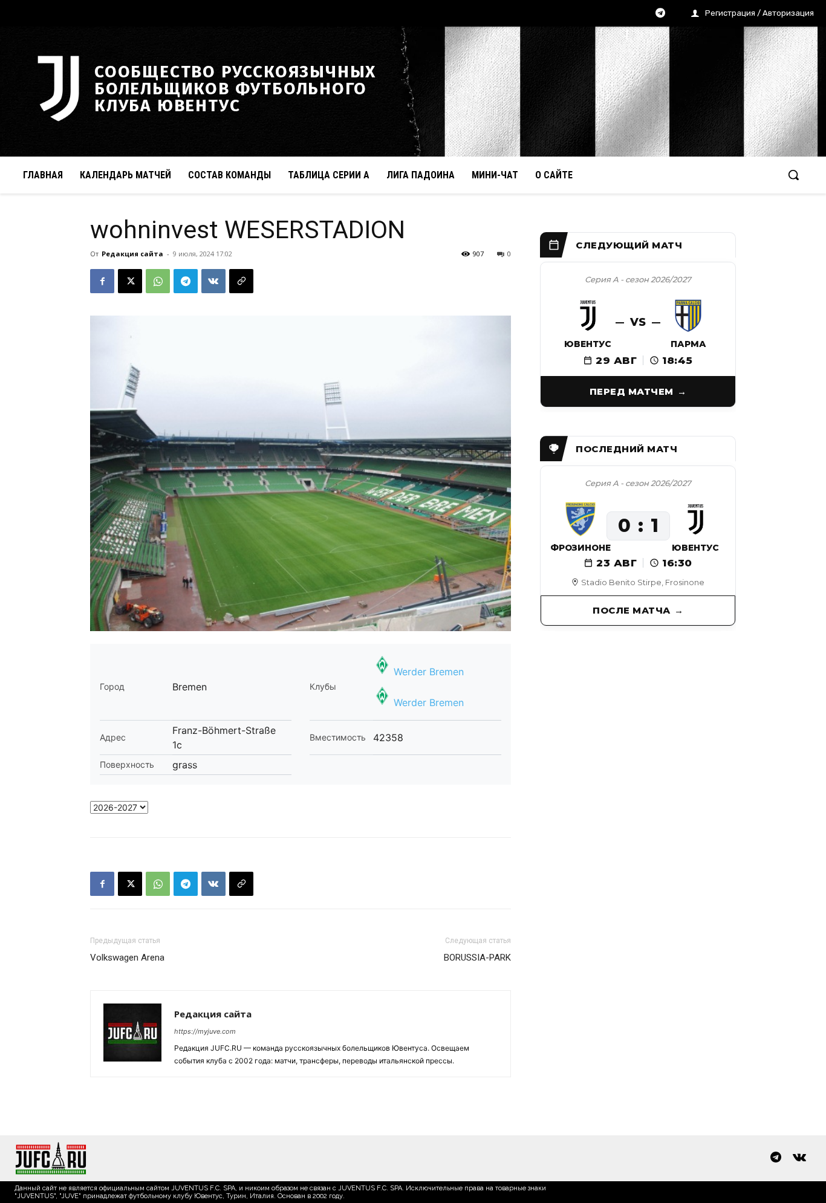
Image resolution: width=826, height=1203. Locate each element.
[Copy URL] (241, 281)
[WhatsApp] (158, 281)
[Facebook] (102, 281)
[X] (130, 281)
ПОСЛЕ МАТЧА (632, 610)
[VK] (213, 281)
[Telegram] (660, 14)
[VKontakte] (799, 1158)
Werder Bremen (429, 672)
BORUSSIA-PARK (477, 957)
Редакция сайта (132, 253)
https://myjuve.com (205, 1031)
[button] (793, 175)
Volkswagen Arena (127, 957)
